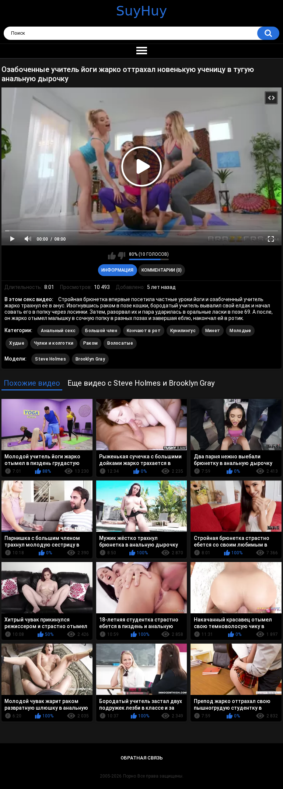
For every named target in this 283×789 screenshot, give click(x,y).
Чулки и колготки (54, 343)
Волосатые (120, 343)
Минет (212, 330)
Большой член (101, 330)
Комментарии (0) (162, 270)
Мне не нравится (121, 255)
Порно (129, 776)
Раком (90, 343)
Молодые (240, 330)
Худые (16, 343)
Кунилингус (183, 330)
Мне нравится (112, 255)
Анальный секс (58, 330)
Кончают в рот (144, 330)
